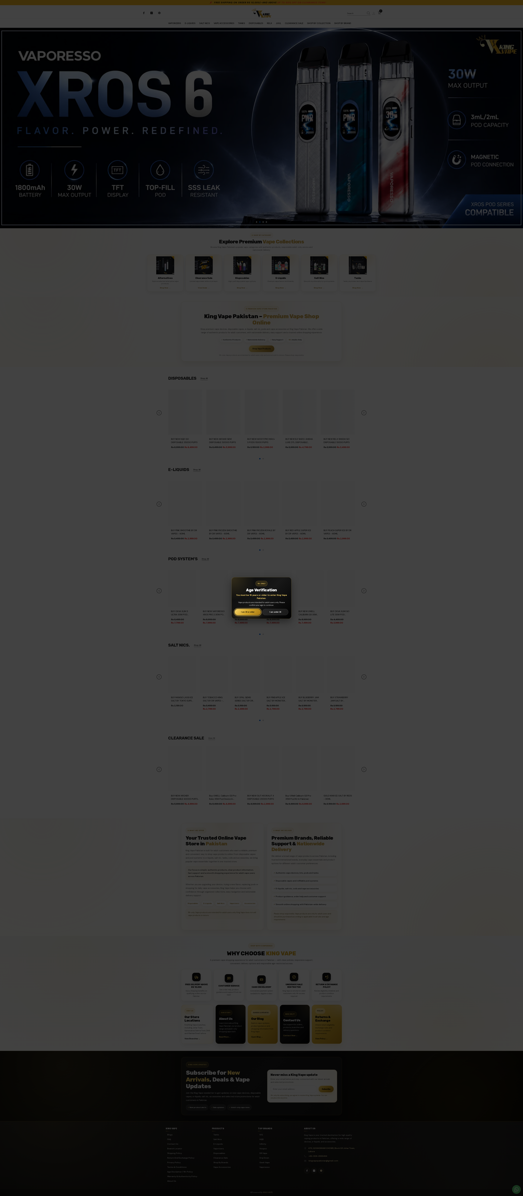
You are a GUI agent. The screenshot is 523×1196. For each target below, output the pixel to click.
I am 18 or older (247, 612)
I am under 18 (275, 612)
